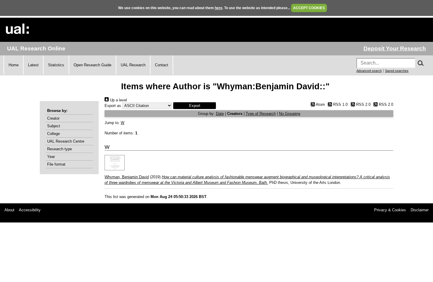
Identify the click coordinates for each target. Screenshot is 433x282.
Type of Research (261, 113)
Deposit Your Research (394, 48)
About (9, 210)
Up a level (118, 100)
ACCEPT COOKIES (309, 8)
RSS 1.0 (340, 104)
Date (220, 113)
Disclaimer (420, 210)
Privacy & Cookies (390, 210)
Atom (320, 104)
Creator (53, 118)
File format (56, 164)
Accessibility (30, 210)
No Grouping (289, 113)
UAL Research (133, 65)
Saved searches (397, 70)
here (218, 8)
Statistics (56, 65)
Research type (59, 149)
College (53, 133)
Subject (53, 126)
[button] (194, 105)
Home (14, 65)
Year (51, 156)
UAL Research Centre (65, 141)
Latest (33, 65)
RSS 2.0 (362, 104)
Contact (161, 65)
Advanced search (369, 70)
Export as (113, 105)
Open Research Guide (92, 65)
